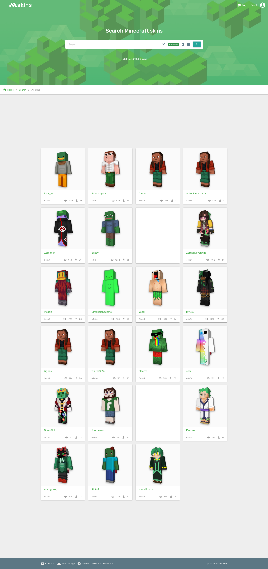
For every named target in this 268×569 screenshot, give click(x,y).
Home (8, 90)
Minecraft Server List (103, 563)
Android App (66, 563)
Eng (241, 5)
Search (22, 89)
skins (24, 5)
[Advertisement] (134, 121)
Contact (47, 563)
